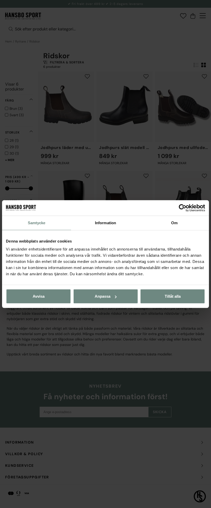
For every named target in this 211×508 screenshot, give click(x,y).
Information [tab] (105, 222)
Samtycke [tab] (37, 222)
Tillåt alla (173, 296)
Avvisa (39, 296)
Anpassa (102, 296)
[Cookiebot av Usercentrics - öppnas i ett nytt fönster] (182, 208)
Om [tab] (174, 222)
